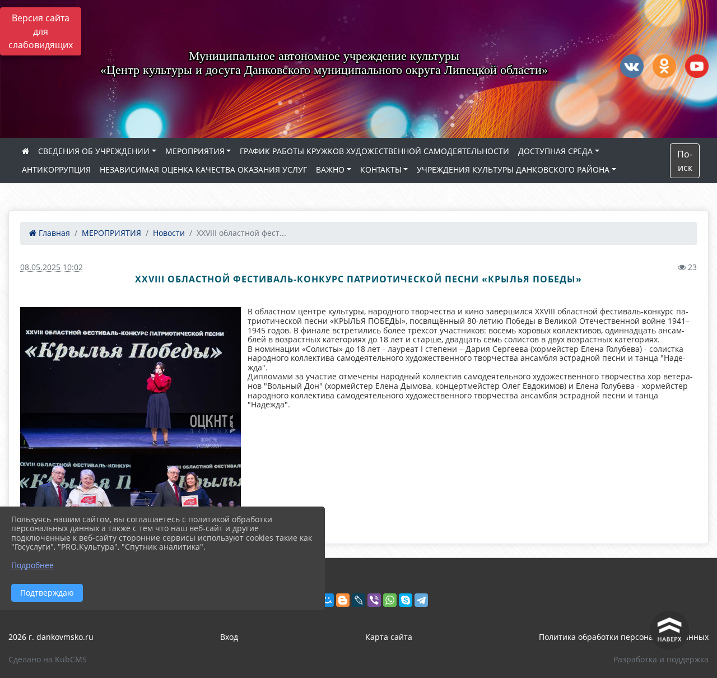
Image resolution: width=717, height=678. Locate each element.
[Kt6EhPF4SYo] (130, 380)
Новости (169, 232)
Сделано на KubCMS (47, 659)
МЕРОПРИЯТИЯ (195, 151)
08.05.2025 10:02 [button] (51, 267)
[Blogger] (343, 600)
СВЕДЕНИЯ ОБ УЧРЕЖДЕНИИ (94, 151)
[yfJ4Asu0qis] (75, 491)
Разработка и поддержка (661, 659)
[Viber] (374, 600)
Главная (53, 232)
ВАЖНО (330, 169)
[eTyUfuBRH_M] (186, 491)
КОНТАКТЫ (381, 169)
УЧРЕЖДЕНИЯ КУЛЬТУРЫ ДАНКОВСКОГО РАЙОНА (513, 169)
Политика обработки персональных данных (624, 636)
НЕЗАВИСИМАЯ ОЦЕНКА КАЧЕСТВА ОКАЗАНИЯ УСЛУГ (203, 169)
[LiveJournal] (358, 600)
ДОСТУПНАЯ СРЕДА (555, 151)
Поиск (684, 161)
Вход (229, 636)
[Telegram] (421, 600)
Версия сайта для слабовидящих (40, 31)
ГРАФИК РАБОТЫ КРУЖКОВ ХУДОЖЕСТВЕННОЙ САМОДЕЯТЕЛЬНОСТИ (374, 151)
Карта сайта (388, 636)
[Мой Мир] (327, 600)
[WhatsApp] (390, 600)
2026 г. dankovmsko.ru (51, 636)
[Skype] (405, 600)
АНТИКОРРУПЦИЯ (56, 169)
